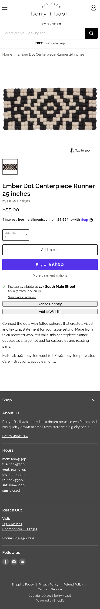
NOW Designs (18, 201)
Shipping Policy (23, 584)
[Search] (91, 33)
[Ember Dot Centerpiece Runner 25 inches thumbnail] (10, 166)
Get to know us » (15, 436)
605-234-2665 (23, 538)
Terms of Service (50, 589)
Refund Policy (73, 584)
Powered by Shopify (50, 600)
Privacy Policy (48, 584)
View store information (22, 297)
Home (7, 55)
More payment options (50, 275)
